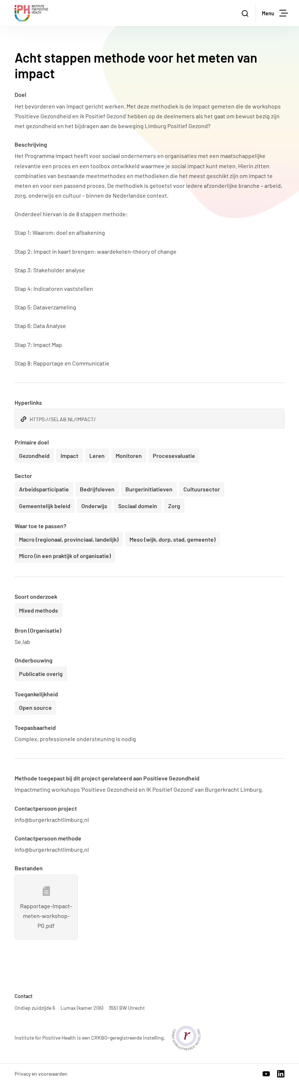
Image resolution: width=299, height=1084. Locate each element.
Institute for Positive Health (31, 13)
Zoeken (246, 13)
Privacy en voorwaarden (41, 1074)
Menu (268, 13)
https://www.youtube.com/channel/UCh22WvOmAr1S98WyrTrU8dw (266, 1073)
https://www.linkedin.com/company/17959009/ (280, 1073)
